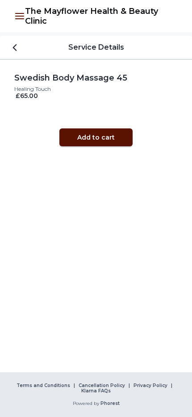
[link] (101, 16)
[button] (19, 16)
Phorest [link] (110, 403)
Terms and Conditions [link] (43, 385)
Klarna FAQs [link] (96, 391)
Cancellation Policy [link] (102, 385)
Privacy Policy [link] (150, 385)
